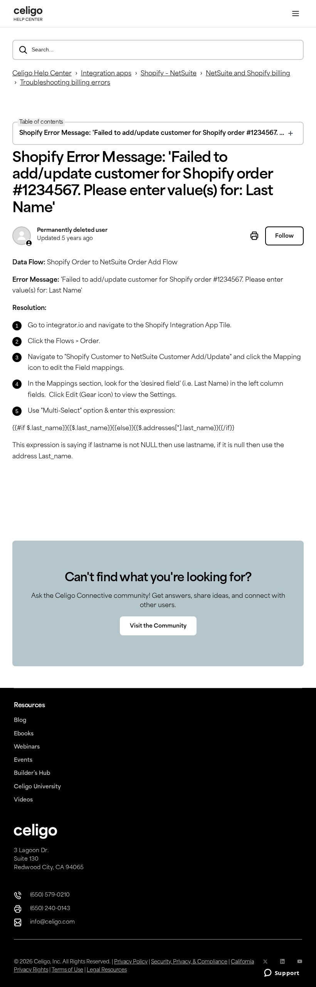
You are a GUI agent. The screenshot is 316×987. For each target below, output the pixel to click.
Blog (20, 720)
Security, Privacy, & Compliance (189, 962)
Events (23, 760)
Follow (284, 236)
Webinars (27, 747)
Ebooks (24, 734)
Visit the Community (158, 626)
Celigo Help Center (42, 74)
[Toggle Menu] (295, 13)
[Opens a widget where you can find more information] (281, 973)
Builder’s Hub (32, 773)
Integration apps (106, 74)
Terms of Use (67, 970)
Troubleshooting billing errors (65, 83)
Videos (23, 800)
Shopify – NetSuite (169, 74)
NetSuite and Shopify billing (248, 74)
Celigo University (37, 787)
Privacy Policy (131, 962)
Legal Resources (107, 970)
